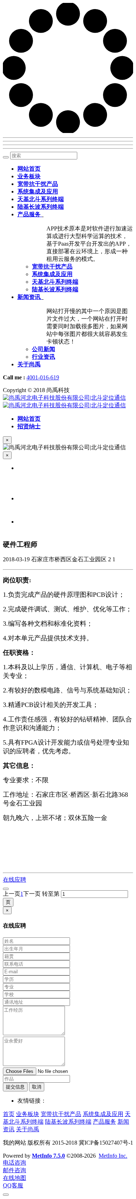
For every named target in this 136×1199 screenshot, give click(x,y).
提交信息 (15, 1087)
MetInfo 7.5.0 (48, 1156)
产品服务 (104, 1122)
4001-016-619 (42, 377)
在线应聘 (14, 880)
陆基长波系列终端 (68, 1122)
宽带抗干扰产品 (61, 1114)
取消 (36, 1087)
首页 (9, 1114)
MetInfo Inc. (113, 1156)
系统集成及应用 (103, 1114)
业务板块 (27, 1114)
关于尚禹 (27, 1129)
